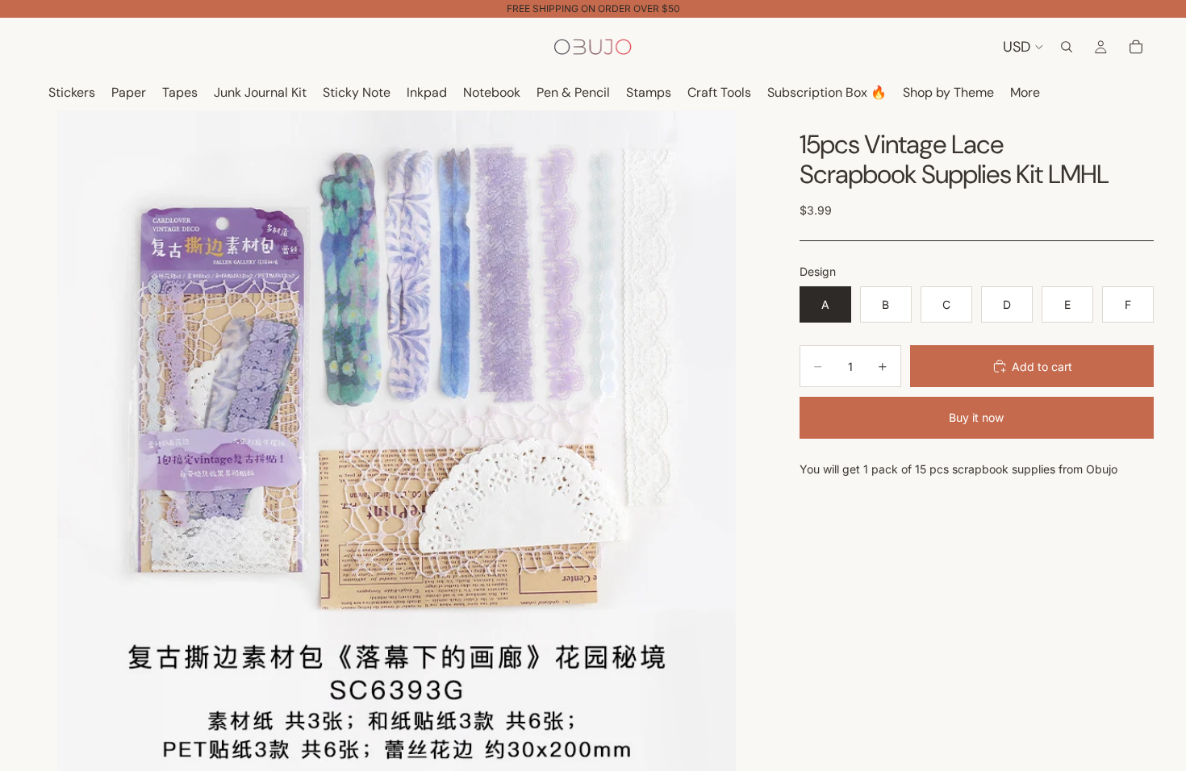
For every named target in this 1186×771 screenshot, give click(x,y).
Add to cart (1042, 366)
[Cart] (1136, 47)
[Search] (1066, 47)
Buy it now (976, 417)
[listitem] (1025, 93)
